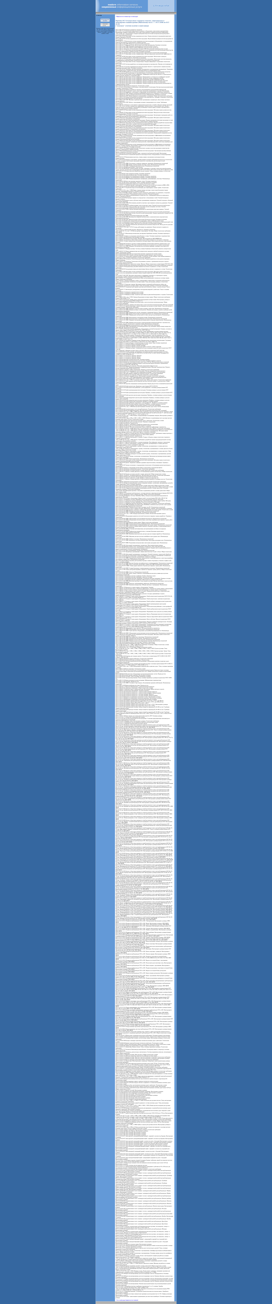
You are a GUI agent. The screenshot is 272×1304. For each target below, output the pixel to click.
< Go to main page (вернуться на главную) (127, 1300)
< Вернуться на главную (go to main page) (127, 16)
